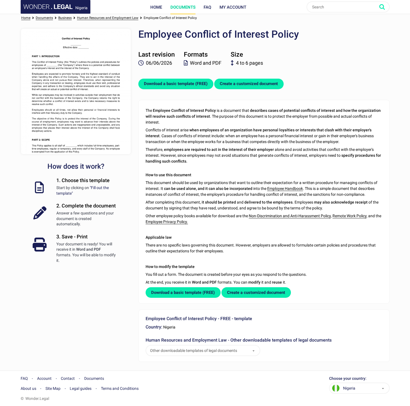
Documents (183, 7)
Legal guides (80, 388)
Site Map (53, 388)
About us (28, 388)
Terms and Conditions (120, 388)
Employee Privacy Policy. (167, 221)
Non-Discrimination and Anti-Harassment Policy (290, 216)
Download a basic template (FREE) (176, 83)
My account (233, 7)
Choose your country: (347, 378)
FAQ (207, 7)
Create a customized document (249, 83)
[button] (253, 350)
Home (156, 7)
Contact (68, 378)
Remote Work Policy (349, 216)
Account (44, 378)
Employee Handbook (285, 188)
